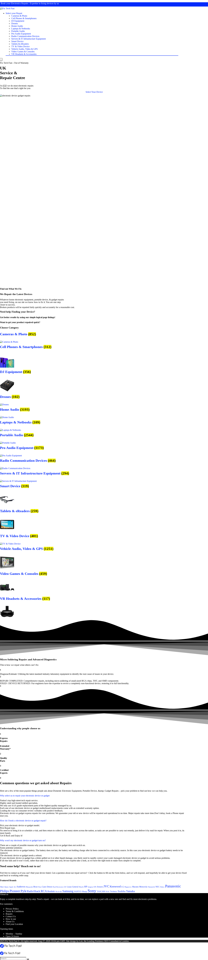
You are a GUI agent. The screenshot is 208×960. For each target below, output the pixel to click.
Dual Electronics (58, 887)
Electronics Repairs (19, 3)
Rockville (59, 891)
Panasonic (173, 886)
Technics (113, 891)
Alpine (6, 887)
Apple (11, 887)
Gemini (69, 887)
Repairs (9, 914)
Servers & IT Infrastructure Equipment (28, 39)
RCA (44, 891)
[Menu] (1, 59)
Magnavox (128, 887)
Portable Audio (18, 31)
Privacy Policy (12, 909)
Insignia (90, 887)
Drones (14, 23)
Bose (35, 887)
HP (85, 886)
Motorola (143, 887)
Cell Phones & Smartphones (24, 18)
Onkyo (162, 887)
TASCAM (101, 891)
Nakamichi (151, 887)
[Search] (28, 959)
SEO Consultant (111, 941)
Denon (49, 887)
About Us (10, 921)
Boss (39, 887)
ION (95, 887)
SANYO (77, 891)
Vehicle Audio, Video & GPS (24, 49)
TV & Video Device (20, 46)
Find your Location (14, 924)
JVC (106, 886)
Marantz (135, 887)
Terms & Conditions (15, 911)
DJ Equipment (17, 21)
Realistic (51, 891)
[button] (94, 92)
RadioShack (33, 891)
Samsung (67, 891)
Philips (4, 891)
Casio (44, 887)
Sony (92, 890)
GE (65, 887)
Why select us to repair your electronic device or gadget (25, 795)
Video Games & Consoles (23, 51)
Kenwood (115, 886)
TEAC (107, 891)
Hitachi (81, 887)
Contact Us (11, 916)
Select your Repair (14, 13)
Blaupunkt (29, 887)
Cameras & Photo (19, 16)
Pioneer (15, 891)
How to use (11, 919)
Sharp (84, 891)
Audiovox (20, 886)
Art (15, 887)
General (75, 887)
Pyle (23, 891)
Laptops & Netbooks (20, 28)
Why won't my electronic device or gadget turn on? (23, 840)
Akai (2, 887)
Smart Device (17, 41)
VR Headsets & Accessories (24, 54)
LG (122, 887)
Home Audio (17, 26)
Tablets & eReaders (20, 44)
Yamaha (130, 891)
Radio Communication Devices (25, 36)
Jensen (100, 887)
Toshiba (122, 891)
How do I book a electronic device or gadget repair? (23, 820)
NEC (157, 887)
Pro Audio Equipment (21, 33)
